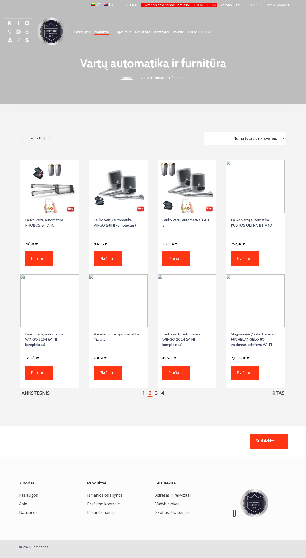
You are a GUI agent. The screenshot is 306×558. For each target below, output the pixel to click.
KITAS (277, 393)
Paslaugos (82, 32)
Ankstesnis (36, 393)
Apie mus (124, 32)
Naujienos (143, 32)
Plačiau (37, 258)
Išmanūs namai (101, 512)
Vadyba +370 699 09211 (239, 5)
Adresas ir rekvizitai (173, 495)
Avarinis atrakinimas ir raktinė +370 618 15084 (180, 5)
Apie (23, 503)
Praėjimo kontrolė (103, 503)
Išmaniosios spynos (105, 495)
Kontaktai (161, 32)
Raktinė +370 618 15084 (191, 32)
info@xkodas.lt (277, 5)
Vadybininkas (167, 503)
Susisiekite (130, 5)
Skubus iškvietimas (172, 512)
